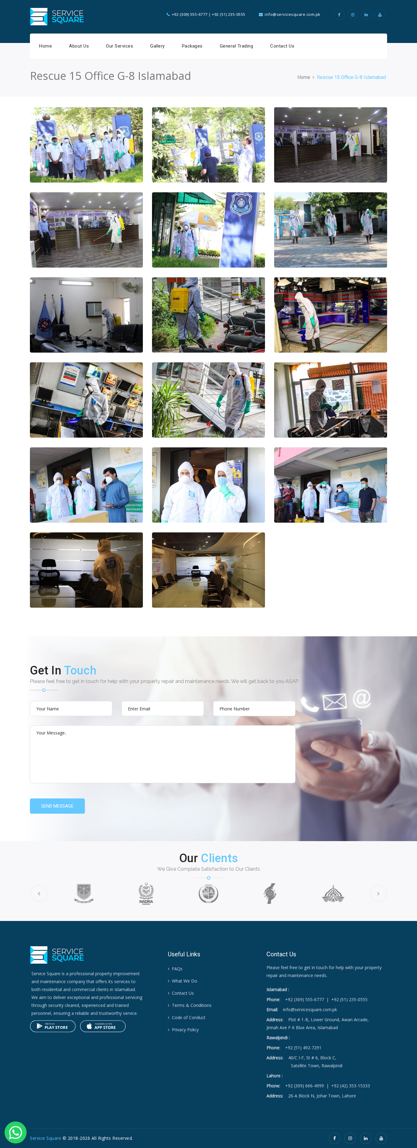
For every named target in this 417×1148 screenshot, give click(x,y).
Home (45, 46)
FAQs (177, 969)
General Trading (236, 46)
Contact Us (282, 46)
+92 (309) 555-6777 (190, 14)
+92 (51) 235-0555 (228, 14)
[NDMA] (208, 894)
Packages (192, 46)
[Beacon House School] (83, 894)
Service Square (45, 1138)
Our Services (119, 46)
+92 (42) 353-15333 (350, 1086)
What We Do (184, 981)
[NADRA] (146, 894)
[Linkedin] (367, 14)
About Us (79, 46)
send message (57, 806)
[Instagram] (353, 14)
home (303, 77)
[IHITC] (270, 894)
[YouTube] (381, 14)
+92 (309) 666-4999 (304, 1086)
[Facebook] (340, 14)
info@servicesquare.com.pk (310, 1009)
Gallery (157, 46)
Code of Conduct (188, 1017)
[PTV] (333, 894)
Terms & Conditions (192, 1005)
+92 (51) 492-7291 (303, 1047)
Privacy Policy (185, 1029)
